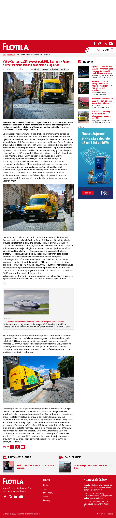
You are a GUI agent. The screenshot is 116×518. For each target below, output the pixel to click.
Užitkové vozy (54, 69)
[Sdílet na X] (17, 447)
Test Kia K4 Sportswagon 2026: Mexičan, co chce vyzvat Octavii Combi (96, 504)
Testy (45, 489)
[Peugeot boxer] (95, 163)
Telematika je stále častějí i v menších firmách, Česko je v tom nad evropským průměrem (98, 495)
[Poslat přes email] (23, 447)
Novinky (45, 69)
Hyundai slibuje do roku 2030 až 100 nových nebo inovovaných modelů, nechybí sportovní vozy (98, 487)
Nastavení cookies (105, 514)
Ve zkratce (65, 69)
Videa (45, 496)
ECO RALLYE (48, 493)
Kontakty (46, 500)
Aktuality (37, 69)
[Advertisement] (58, 19)
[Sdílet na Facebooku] (12, 447)
